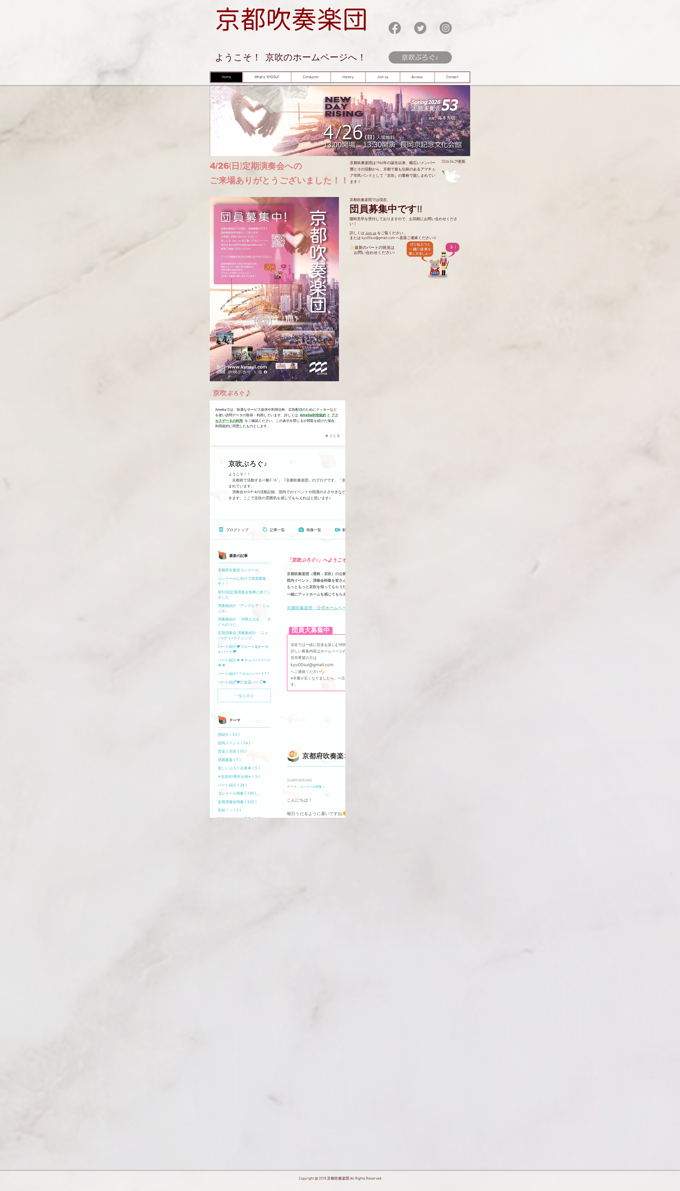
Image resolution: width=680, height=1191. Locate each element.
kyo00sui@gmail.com (378, 238)
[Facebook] (395, 28)
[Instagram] (446, 28)
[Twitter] (420, 28)
